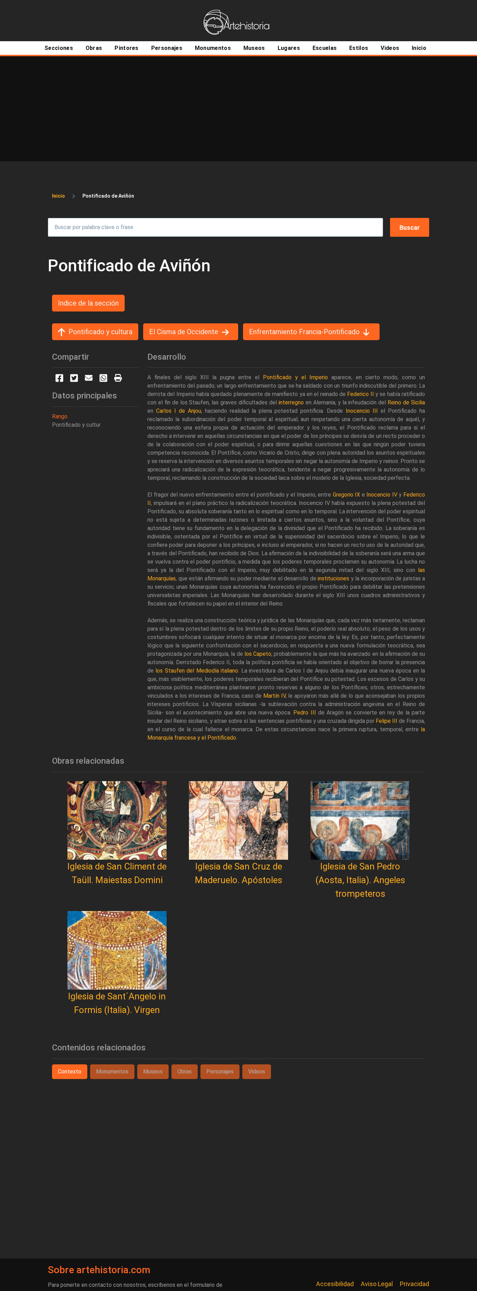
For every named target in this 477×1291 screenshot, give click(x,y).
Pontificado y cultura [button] (100, 332)
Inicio (58, 196)
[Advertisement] (238, 108)
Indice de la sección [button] (88, 303)
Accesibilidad (335, 1284)
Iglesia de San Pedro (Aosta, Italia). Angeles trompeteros (360, 880)
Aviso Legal (377, 1284)
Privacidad (414, 1284)
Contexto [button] (69, 1071)
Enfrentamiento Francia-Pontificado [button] (304, 332)
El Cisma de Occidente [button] (183, 332)
